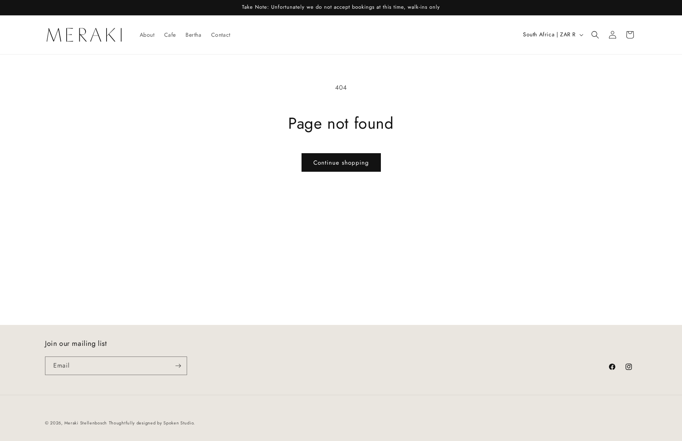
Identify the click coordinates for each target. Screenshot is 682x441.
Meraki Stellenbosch (85, 423)
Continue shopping (341, 162)
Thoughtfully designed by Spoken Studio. (152, 423)
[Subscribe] (178, 366)
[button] (595, 34)
